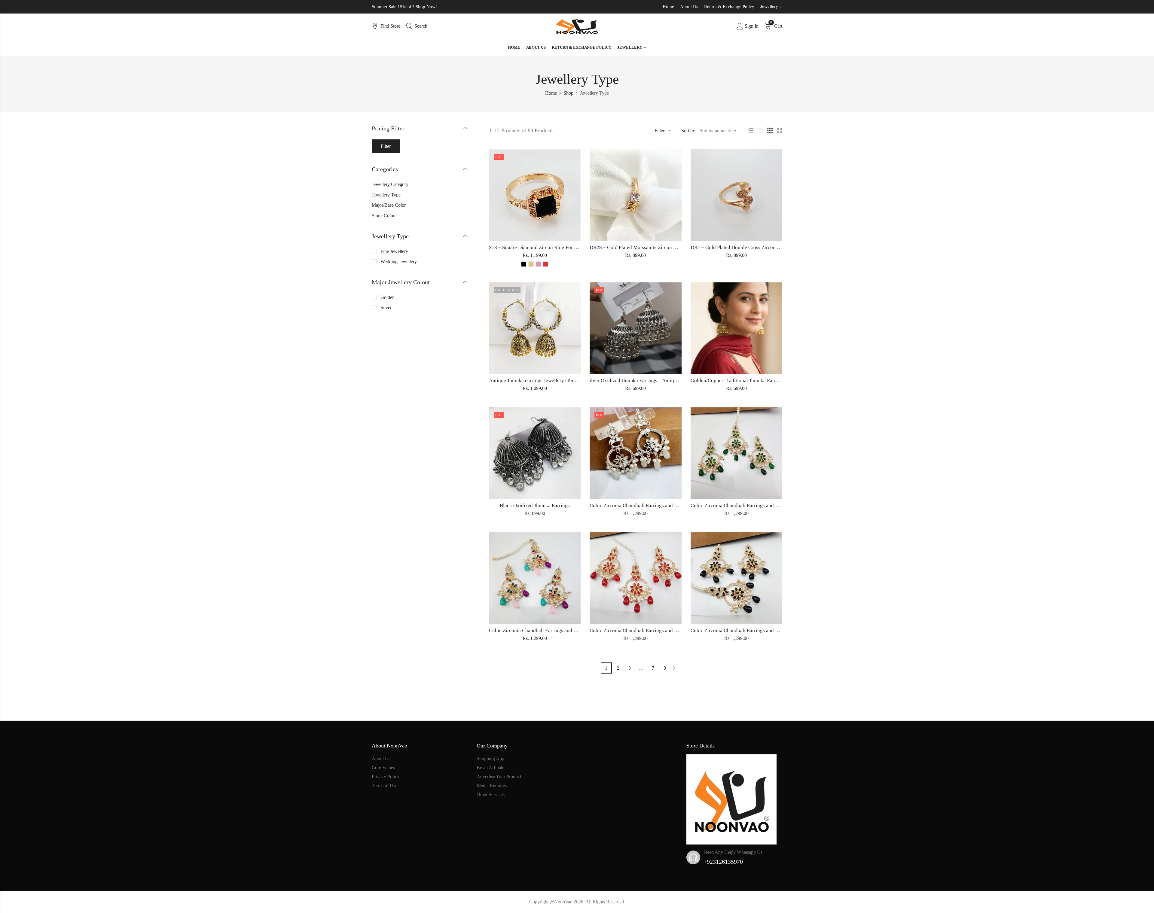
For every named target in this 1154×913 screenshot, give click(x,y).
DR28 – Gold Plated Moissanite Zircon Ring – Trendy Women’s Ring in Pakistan (675, 247)
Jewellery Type (386, 194)
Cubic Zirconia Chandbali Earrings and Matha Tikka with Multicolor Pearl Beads (575, 630)
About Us (689, 6)
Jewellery (769, 6)
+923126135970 (723, 861)
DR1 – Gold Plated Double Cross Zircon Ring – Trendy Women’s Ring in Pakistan (777, 247)
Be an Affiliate (490, 767)
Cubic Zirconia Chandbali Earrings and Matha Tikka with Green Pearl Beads (772, 505)
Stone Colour (384, 215)
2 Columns (760, 130)
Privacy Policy (385, 776)
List (750, 130)
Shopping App (490, 758)
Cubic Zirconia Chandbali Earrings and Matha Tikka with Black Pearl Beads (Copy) (779, 630)
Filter (386, 146)
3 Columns (770, 130)
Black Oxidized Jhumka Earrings (535, 505)
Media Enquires (492, 785)
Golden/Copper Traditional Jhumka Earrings (738, 380)
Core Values (383, 767)
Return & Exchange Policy (729, 6)
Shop (568, 93)
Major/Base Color (389, 205)
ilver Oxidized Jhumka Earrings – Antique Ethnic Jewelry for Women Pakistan (673, 380)
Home (668, 6)
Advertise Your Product (499, 776)
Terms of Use (384, 785)
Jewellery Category (390, 184)
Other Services (491, 794)
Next (673, 668)
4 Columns (779, 130)
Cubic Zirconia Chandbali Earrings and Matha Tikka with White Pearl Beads (671, 505)
